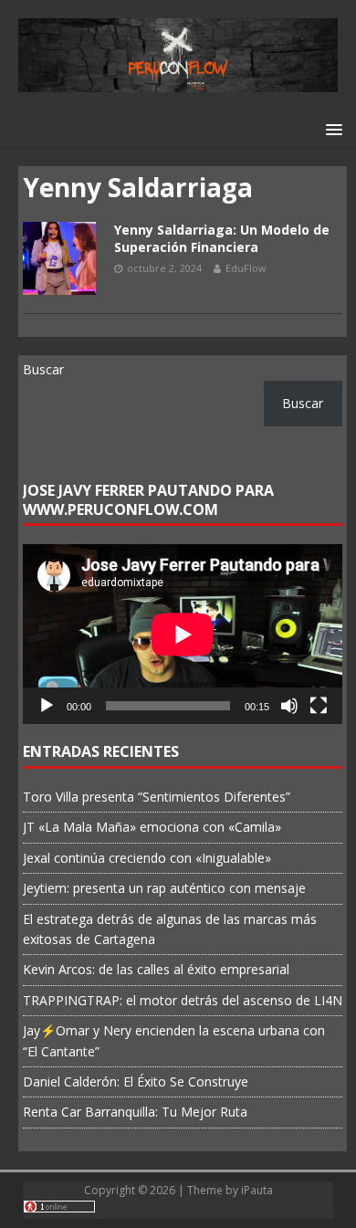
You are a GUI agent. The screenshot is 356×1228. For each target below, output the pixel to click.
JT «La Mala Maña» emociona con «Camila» (152, 826)
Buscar (43, 369)
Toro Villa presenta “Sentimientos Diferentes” (156, 796)
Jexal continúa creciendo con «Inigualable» (147, 857)
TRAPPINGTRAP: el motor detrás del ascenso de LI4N (182, 1000)
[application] (182, 634)
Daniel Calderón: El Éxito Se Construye (135, 1081)
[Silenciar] (289, 706)
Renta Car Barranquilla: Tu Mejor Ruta (135, 1111)
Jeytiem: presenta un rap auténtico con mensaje (164, 888)
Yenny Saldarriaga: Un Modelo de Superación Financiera (222, 238)
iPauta (257, 1190)
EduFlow (246, 268)
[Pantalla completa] (318, 706)
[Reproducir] (46, 706)
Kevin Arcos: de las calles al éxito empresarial (156, 969)
